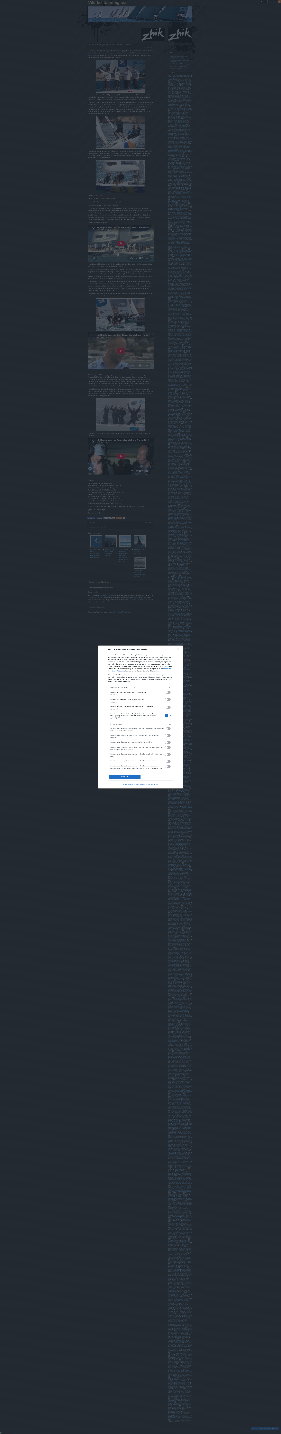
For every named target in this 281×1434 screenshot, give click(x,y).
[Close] (178, 650)
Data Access (140, 784)
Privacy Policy (153, 784)
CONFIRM (125, 777)
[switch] (168, 692)
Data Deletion (128, 784)
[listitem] (140, 687)
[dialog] (140, 717)
